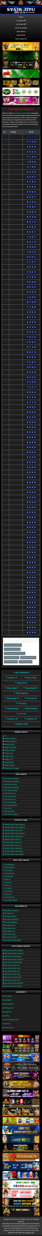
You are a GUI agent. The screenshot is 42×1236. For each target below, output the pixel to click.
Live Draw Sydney (21, 28)
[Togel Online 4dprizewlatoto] (21, 1112)
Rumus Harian (31, 678)
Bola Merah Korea (10, 928)
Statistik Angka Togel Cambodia (14, 833)
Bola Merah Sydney (10, 916)
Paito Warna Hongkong (11, 781)
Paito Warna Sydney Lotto (26, 1232)
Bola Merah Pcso (9, 925)
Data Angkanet (6, 1012)
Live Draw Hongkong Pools (10, 1019)
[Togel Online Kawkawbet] (21, 1066)
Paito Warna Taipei (10, 802)
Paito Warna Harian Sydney (12, 956)
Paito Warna (21, 32)
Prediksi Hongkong (10, 741)
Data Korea (8, 882)
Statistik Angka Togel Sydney (13, 830)
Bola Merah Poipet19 (28, 657)
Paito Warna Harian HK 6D (12, 980)
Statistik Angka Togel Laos (12, 845)
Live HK (4, 736)
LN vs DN (22, 714)
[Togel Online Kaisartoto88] (21, 1121)
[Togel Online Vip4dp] (21, 1148)
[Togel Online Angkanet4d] (21, 1184)
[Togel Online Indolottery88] (21, 1175)
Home (21, 17)
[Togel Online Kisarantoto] (21, 83)
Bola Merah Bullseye (10, 922)
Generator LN (12, 678)
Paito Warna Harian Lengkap (13, 986)
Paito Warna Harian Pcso (12, 965)
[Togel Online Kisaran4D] (21, 74)
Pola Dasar (22, 703)
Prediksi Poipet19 (25, 662)
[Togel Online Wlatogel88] (21, 1103)
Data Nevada (8, 891)
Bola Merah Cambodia (11, 919)
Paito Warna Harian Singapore (13, 950)
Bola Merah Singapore (11, 910)
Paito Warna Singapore (11, 778)
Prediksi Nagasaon (8, 1004)
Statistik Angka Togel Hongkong (14, 827)
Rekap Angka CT (12, 688)
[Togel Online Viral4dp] (21, 101)
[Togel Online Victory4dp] (21, 1057)
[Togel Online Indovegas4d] (21, 1212)
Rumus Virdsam (7, 996)
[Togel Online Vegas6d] (21, 1075)
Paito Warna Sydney (10, 784)
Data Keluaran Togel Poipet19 (22, 113)
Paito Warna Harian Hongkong (13, 953)
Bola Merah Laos (9, 931)
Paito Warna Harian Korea (12, 968)
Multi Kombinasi (31, 709)
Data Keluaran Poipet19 (21, 109)
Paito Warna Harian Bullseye (13, 962)
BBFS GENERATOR (22, 673)
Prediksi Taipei (9, 762)
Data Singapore (9, 864)
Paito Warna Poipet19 (12, 649)
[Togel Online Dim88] (21, 55)
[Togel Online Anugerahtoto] (21, 1166)
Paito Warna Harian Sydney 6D (13, 983)
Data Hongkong (9, 867)
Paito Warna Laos (10, 799)
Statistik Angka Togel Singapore (14, 824)
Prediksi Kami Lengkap (11, 768)
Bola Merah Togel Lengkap (12, 940)
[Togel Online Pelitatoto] (21, 92)
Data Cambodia (9, 873)
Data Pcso (7, 879)
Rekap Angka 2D (22, 693)
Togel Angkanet (7, 1000)
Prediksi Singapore (10, 738)
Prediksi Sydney (9, 744)
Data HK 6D (8, 894)
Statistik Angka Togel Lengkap (14, 854)
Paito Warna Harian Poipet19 (14, 653)
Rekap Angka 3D (31, 688)
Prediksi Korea (9, 756)
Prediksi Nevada (9, 765)
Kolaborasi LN (31, 719)
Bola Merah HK (9, 913)
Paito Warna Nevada (10, 805)
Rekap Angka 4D (12, 698)
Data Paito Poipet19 (11, 657)
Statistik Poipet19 (11, 662)
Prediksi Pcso (8, 753)
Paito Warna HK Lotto (19, 1230)
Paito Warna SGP (31, 1223)
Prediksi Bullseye (9, 750)
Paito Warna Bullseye (11, 790)
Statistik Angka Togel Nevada (13, 851)
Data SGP (7, 1226)
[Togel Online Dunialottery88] (21, 1157)
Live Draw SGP (21, 24)
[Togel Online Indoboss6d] (21, 1048)
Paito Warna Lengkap (11, 814)
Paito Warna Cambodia (11, 787)
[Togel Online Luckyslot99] (21, 1139)
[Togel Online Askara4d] (21, 1084)
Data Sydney (8, 870)
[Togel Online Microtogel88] (21, 1039)
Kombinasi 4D (12, 719)
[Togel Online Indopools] (21, 1193)
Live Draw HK (21, 21)
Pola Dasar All (31, 698)
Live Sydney (5, 1016)
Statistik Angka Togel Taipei (13, 848)
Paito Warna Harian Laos (12, 971)
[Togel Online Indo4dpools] (21, 1130)
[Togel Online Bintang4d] (21, 1093)
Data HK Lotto (30, 1230)
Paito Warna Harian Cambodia (13, 959)
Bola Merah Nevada (10, 937)
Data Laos (7, 885)
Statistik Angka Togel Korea (13, 842)
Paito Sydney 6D (21, 39)
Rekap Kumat (22, 683)
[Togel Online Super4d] (21, 64)
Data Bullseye (8, 876)
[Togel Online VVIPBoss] (21, 46)
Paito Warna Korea (10, 796)
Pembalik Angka (12, 709)
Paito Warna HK (7, 1223)
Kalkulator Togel (22, 724)
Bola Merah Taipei (10, 934)
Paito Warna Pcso (10, 793)
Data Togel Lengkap (10, 900)
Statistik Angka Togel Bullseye (13, 836)
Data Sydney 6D (9, 897)
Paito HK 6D (21, 35)
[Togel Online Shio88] (21, 1203)
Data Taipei (8, 888)
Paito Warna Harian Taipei (12, 974)
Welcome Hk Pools (8, 1027)
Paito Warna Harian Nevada (12, 977)
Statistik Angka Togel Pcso (12, 839)
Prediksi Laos (8, 759)
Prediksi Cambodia (10, 747)
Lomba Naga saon (8, 1008)
